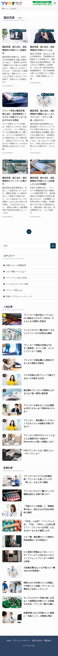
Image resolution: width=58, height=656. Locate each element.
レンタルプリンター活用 (17, 284)
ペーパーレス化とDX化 (16, 278)
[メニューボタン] (55, 3)
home (9, 640)
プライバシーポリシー (21, 640)
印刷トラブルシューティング (19, 296)
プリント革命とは (14, 290)
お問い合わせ (37, 640)
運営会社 (47, 640)
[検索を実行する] (53, 246)
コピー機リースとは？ (16, 271)
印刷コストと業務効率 (16, 265)
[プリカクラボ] (11, 3)
